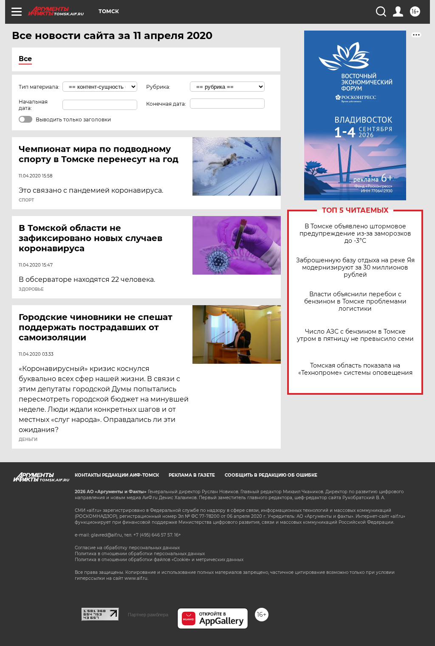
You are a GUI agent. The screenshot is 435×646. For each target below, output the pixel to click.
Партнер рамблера (148, 614)
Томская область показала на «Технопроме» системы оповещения (355, 369)
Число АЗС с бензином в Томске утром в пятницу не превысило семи (355, 335)
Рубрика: (158, 87)
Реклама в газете (192, 475)
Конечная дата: (166, 104)
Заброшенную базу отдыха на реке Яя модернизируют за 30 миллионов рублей (355, 267)
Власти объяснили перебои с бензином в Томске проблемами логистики (355, 301)
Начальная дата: (33, 104)
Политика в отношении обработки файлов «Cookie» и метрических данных (159, 559)
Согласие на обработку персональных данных (127, 548)
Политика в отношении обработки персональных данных (140, 553)
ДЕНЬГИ (28, 440)
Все (25, 59)
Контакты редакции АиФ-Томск (117, 475)
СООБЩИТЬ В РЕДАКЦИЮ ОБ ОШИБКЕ (271, 475)
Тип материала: (39, 87)
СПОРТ (26, 200)
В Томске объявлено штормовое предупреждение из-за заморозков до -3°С (355, 233)
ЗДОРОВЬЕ (31, 289)
